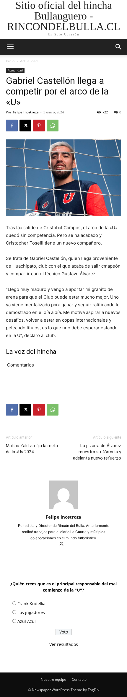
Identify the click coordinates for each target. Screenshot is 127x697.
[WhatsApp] (52, 125)
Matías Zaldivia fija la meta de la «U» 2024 (32, 449)
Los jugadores (31, 612)
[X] (25, 125)
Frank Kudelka (31, 603)
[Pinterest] (39, 125)
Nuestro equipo (53, 679)
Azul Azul (26, 621)
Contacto (79, 679)
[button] (118, 47)
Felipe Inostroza (26, 112)
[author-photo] (63, 508)
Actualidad (29, 60)
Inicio (10, 60)
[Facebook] (12, 125)
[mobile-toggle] (10, 47)
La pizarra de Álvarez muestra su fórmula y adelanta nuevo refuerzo (97, 452)
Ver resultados (63, 644)
